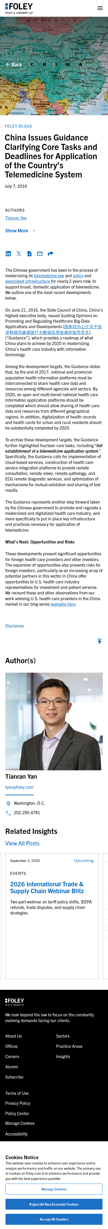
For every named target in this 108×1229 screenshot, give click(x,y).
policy (78, 275)
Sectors (62, 1035)
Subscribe (14, 1076)
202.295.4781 (27, 812)
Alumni (11, 1066)
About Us (13, 1035)
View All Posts (22, 843)
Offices (11, 1046)
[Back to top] (99, 642)
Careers (12, 1056)
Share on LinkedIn (8, 253)
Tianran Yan (16, 217)
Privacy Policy (17, 1103)
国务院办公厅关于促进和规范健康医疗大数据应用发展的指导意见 (53, 329)
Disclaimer (14, 625)
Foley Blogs (18, 125)
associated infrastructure (28, 281)
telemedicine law (49, 275)
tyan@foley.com (19, 786)
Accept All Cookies (54, 1219)
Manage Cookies (54, 1189)
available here (63, 603)
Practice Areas (69, 1046)
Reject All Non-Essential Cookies (53, 1204)
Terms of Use (17, 1093)
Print (29, 253)
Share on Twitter (19, 253)
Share (50, 253)
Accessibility (16, 1133)
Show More (16, 230)
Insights (63, 1056)
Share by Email (40, 253)
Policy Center (17, 1113)
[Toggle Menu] (100, 8)
